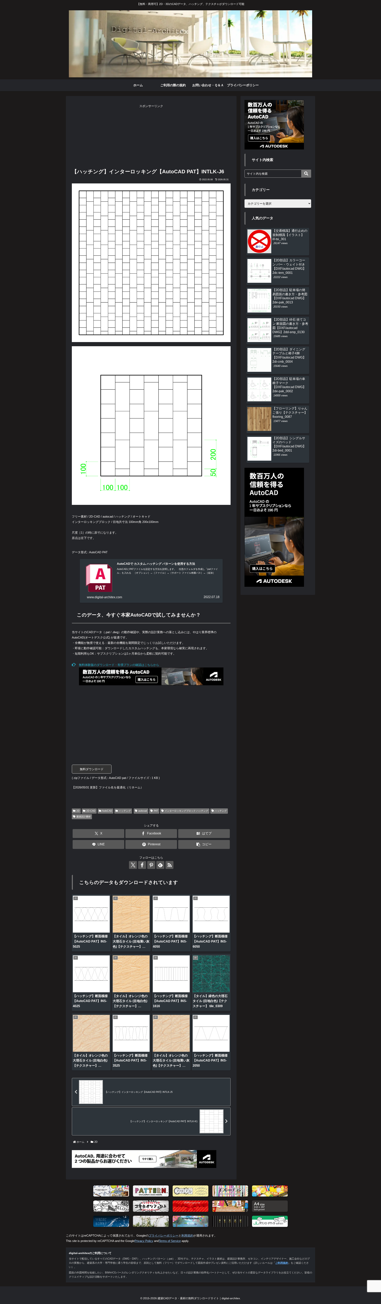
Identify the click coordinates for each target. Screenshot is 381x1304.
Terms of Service (170, 1241)
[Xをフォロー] (133, 865)
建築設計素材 (83, 816)
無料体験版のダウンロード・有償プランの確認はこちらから (117, 664)
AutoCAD (107, 810)
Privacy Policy (144, 1241)
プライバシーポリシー (163, 1235)
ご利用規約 (281, 1262)
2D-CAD (90, 810)
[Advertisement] (151, 136)
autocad (142, 810)
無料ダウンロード (92, 769)
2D (78, 810)
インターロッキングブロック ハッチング (186, 810)
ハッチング (125, 810)
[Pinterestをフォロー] (151, 865)
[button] (204, 844)
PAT (156, 810)
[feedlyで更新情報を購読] (160, 865)
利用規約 (187, 1235)
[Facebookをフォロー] (142, 865)
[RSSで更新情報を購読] (169, 865)
